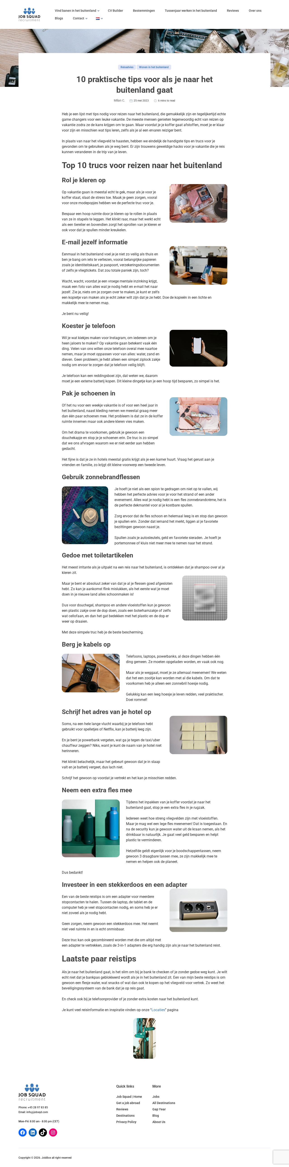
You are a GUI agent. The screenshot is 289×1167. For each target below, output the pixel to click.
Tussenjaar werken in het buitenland (191, 10)
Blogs (59, 18)
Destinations (125, 1115)
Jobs (155, 1096)
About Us (158, 1122)
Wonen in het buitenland (154, 67)
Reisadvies (127, 67)
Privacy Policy (126, 1122)
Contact (78, 18)
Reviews (233, 10)
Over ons (255, 10)
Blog (155, 1115)
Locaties (158, 1010)
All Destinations (163, 1103)
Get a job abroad (128, 1103)
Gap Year (159, 1109)
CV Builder (115, 10)
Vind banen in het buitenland (75, 10)
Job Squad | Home (129, 1096)
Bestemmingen (144, 10)
